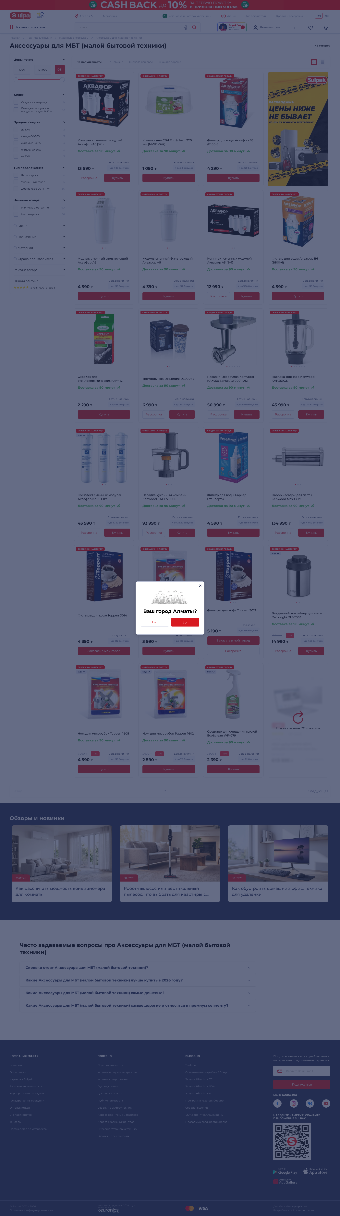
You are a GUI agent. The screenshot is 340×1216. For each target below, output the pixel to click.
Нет (155, 622)
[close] (200, 586)
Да (185, 622)
